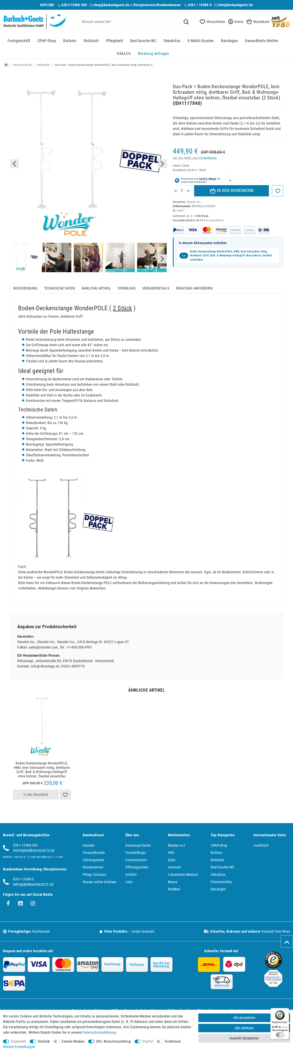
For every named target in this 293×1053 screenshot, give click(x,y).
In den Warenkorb (235, 190)
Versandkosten (208, 158)
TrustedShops (135, 852)
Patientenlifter (221, 882)
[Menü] (286, 1010)
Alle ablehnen (244, 1028)
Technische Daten (59, 288)
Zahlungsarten (93, 860)
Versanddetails (155, 288)
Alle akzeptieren (244, 1017)
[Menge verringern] (175, 191)
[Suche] (186, 21)
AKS (171, 852)
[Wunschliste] (65, 795)
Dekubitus (172, 41)
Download (127, 288)
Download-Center (138, 845)
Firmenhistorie (136, 860)
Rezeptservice (93, 867)
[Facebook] (8, 903)
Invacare (174, 867)
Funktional (173, 1041)
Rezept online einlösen (99, 882)
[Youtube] (20, 903)
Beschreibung (25, 288)
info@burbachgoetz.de (235, 5)
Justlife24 (260, 845)
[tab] (25, 288)
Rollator (70, 41)
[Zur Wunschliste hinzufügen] (277, 190)
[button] (235, 21)
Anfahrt (131, 874)
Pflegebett (114, 41)
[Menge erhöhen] (188, 191)
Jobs (129, 882)
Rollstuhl (91, 41)
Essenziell (18, 1041)
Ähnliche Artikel (96, 288)
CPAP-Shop (46, 41)
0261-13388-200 (25, 845)
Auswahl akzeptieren (244, 1038)
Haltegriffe (43, 64)
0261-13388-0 (23, 879)
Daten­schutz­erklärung (99, 1032)
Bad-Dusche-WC (143, 41)
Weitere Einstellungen (19, 1047)
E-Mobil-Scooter (201, 41)
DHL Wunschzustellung (113, 1041)
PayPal (148, 1041)
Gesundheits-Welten (261, 41)
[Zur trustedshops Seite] (273, 967)
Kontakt (88, 845)
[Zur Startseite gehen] (6, 64)
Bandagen (229, 41)
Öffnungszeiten (136, 867)
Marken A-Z (176, 845)
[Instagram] (33, 903)
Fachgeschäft (19, 41)
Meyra (172, 882)
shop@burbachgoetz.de (111, 5)
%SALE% (124, 53)
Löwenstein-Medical (183, 874)
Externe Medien (73, 1041)
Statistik (44, 1041)
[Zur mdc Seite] (273, 986)
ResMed (174, 889)
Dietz (172, 860)
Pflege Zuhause (94, 874)
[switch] (280, 1034)
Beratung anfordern (194, 288)
